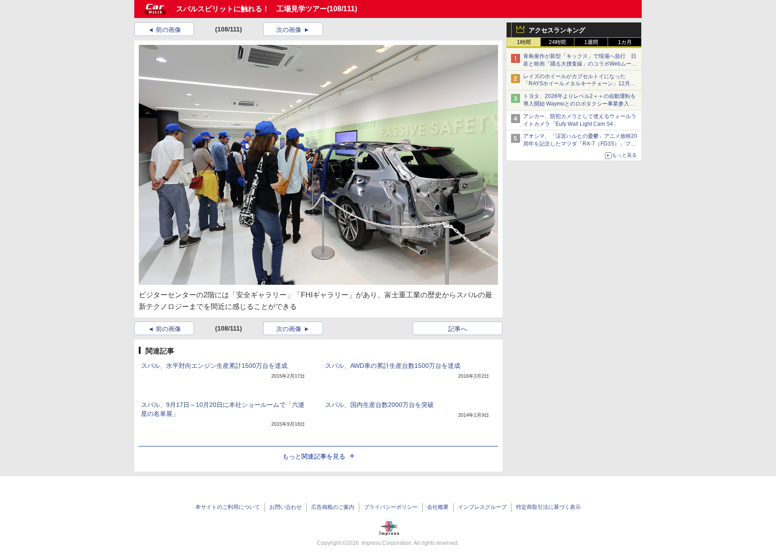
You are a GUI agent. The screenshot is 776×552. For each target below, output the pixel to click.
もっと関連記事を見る (313, 456)
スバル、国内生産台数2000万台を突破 (379, 404)
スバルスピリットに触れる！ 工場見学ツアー (251, 9)
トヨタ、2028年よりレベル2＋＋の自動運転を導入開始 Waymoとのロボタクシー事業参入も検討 (579, 104)
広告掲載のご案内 (332, 507)
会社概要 (438, 507)
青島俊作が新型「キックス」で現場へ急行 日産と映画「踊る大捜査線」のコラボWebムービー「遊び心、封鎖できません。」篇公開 (580, 64)
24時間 (557, 42)
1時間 (524, 42)
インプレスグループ (482, 507)
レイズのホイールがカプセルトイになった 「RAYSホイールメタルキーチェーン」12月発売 (579, 84)
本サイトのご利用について (227, 507)
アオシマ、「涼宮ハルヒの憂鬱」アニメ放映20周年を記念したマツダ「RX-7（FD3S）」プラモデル (580, 144)
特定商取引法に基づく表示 (548, 507)
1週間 (591, 42)
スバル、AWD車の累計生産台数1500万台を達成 (392, 365)
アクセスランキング (557, 30)
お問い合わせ (285, 507)
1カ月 (625, 42)
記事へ (457, 328)
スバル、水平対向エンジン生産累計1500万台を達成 (214, 365)
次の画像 (288, 29)
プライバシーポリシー (391, 507)
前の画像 (168, 29)
